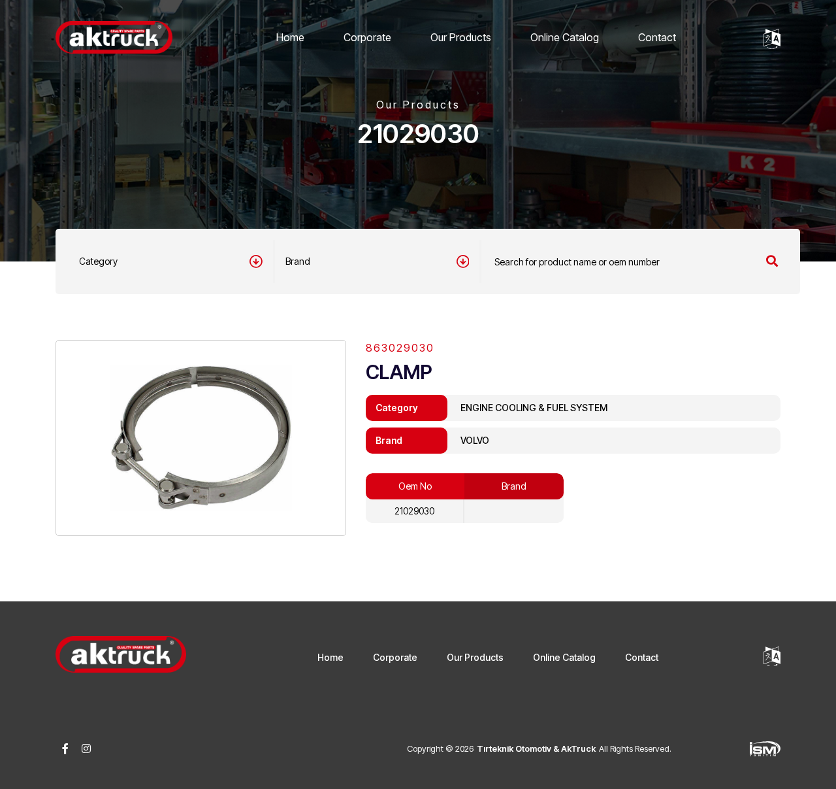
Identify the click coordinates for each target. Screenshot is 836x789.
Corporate (367, 37)
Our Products (460, 37)
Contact (657, 37)
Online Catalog (564, 37)
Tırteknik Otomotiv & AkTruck (536, 748)
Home (290, 37)
